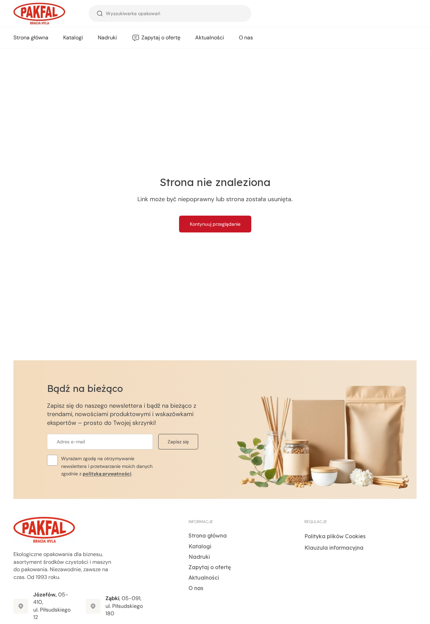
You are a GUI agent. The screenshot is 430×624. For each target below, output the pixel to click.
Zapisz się (178, 442)
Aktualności (203, 577)
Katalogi (199, 546)
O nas (195, 588)
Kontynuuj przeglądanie (215, 224)
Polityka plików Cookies (335, 536)
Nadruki (199, 556)
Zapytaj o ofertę (209, 567)
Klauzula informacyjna (333, 547)
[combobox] (170, 13)
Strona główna (207, 535)
